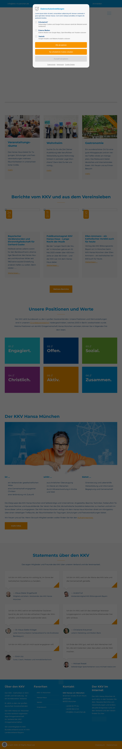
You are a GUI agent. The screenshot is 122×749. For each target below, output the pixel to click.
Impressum (60, 64)
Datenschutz (51, 64)
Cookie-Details (70, 64)
